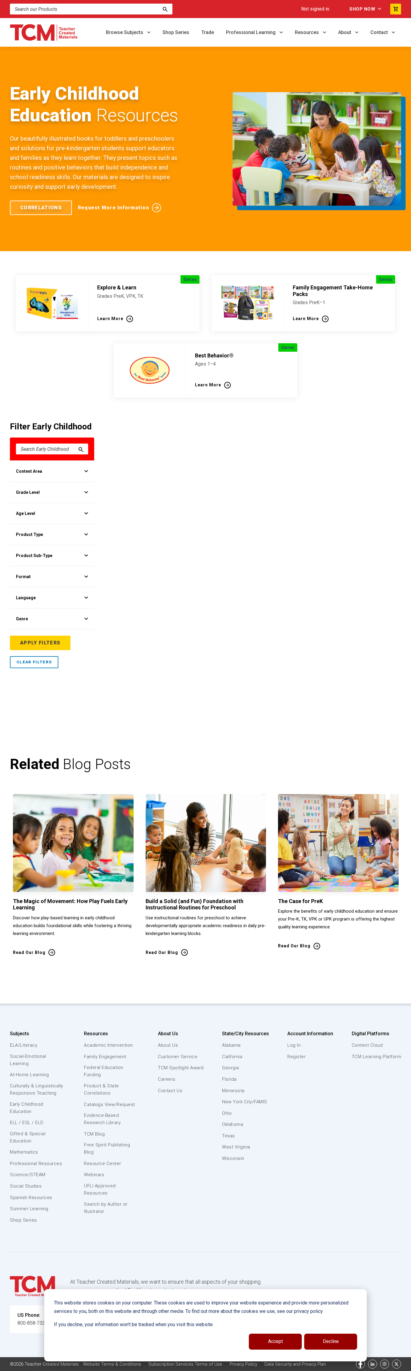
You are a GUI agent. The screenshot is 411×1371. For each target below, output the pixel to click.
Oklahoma (232, 1124)
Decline (331, 1341)
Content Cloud (367, 1045)
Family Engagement (105, 1056)
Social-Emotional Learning (28, 1060)
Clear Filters (34, 662)
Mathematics (24, 1152)
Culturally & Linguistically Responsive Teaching (36, 1089)
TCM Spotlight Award (181, 1067)
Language (26, 597)
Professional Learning (251, 32)
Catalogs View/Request (109, 1104)
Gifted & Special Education (27, 1137)
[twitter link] (396, 1364)
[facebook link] (360, 1364)
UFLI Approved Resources (100, 1189)
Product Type (29, 534)
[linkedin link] (372, 1364)
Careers (166, 1079)
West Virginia (236, 1147)
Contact (379, 32)
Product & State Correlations (101, 1089)
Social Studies (26, 1186)
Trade (207, 32)
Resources (307, 32)
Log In (294, 1045)
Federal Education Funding (103, 1071)
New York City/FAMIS (244, 1102)
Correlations (41, 207)
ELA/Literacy (23, 1045)
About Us (168, 1033)
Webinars (94, 1174)
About (345, 32)
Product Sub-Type (34, 555)
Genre (22, 618)
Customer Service (177, 1056)
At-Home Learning (29, 1074)
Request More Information (113, 207)
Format (23, 576)
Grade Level (28, 492)
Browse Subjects (125, 32)
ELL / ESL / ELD (27, 1122)
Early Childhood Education (26, 1107)
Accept (275, 1341)
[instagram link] (384, 1364)
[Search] (165, 9)
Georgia (230, 1067)
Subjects (19, 1033)
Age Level (25, 513)
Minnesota (233, 1090)
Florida (229, 1079)
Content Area (29, 471)
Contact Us (170, 1090)
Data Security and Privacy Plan (295, 1364)
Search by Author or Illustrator (106, 1207)
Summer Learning (29, 1208)
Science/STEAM (27, 1174)
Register (296, 1056)
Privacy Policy (243, 1364)
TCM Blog (94, 1134)
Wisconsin (233, 1158)
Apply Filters (40, 643)
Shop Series (175, 32)
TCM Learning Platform (376, 1056)
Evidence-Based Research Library (102, 1119)
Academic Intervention (108, 1045)
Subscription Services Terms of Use (185, 1364)
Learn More (110, 318)
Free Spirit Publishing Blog (107, 1148)
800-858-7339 (32, 1323)
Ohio (227, 1113)
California (232, 1056)
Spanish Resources (31, 1197)
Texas (228, 1136)
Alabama (231, 1045)
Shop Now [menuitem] (362, 9)
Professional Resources (36, 1163)
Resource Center (102, 1163)
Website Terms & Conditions (112, 1364)
